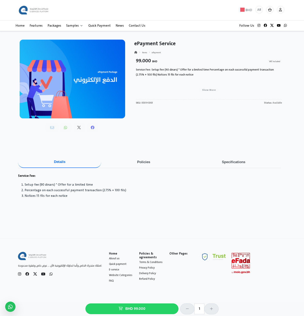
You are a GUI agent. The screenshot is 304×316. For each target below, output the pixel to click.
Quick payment (117, 264)
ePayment (156, 52)
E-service (114, 269)
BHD (134, 309)
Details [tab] (59, 162)
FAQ (111, 280)
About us (114, 258)
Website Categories (120, 275)
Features (36, 25)
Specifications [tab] (233, 162)
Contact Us (137, 25)
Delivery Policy (147, 273)
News (120, 25)
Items (144, 52)
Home (20, 25)
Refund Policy (147, 279)
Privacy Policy (147, 267)
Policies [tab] (143, 162)
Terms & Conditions (151, 262)
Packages (54, 25)
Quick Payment (99, 25)
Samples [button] (72, 25)
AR (259, 9)
